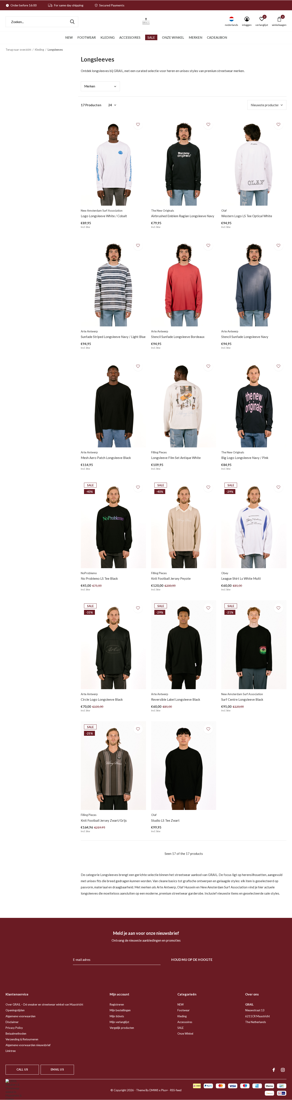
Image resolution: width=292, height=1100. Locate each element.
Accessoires (129, 37)
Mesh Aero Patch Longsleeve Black (106, 458)
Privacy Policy (14, 1027)
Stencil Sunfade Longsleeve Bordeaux (178, 337)
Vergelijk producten (122, 1027)
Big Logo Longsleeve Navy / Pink (244, 458)
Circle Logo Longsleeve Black (102, 699)
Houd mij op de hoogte (191, 959)
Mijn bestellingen (120, 1010)
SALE (151, 37)
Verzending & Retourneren (22, 1039)
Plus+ (164, 1090)
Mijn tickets (117, 1016)
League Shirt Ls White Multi (241, 578)
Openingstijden (15, 1010)
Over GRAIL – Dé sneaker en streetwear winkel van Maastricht (44, 1004)
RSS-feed (175, 1090)
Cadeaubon (217, 37)
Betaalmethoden (16, 1033)
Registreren (117, 1004)
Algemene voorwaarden (20, 1016)
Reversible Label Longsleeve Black (175, 699)
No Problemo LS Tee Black (99, 578)
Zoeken (72, 21)
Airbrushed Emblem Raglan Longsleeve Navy (182, 216)
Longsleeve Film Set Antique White (176, 458)
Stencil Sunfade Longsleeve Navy (244, 337)
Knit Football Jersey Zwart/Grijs (104, 820)
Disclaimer (12, 1022)
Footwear (86, 37)
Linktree (11, 1051)
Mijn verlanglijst (119, 1022)
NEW (69, 37)
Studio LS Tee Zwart (165, 820)
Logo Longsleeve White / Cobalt (104, 216)
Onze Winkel (173, 37)
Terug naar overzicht (18, 49)
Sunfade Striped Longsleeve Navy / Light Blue (113, 337)
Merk (89, 86)
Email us (57, 1069)
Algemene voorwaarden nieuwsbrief (28, 1045)
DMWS (153, 1090)
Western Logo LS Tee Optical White (246, 216)
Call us (22, 1069)
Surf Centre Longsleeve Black (242, 699)
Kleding (107, 37)
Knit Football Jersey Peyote (171, 578)
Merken (195, 37)
